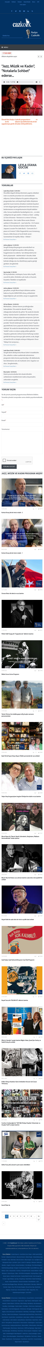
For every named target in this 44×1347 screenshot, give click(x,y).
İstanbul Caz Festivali (15, 1276)
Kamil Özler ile (6, 1205)
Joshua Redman (21, 1320)
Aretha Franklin (38, 1298)
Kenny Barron (9, 1322)
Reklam (14, 2)
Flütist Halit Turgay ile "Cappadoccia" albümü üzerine (17, 634)
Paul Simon (20, 1331)
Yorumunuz (6, 429)
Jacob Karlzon (19, 1317)
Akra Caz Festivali (21, 1257)
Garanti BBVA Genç (34, 1268)
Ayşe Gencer (21, 1300)
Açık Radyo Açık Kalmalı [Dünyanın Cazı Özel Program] (18, 960)
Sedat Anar (25, 1333)
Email (4, 420)
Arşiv (9, 1259)
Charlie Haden (18, 1306)
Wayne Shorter (18, 1341)
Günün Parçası (11, 1273)
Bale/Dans (13, 1259)
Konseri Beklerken (13, 1281)
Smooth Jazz (14, 1289)
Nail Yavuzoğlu (6, 1328)
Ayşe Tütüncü (28, 1300)
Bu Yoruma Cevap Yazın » (10, 239)
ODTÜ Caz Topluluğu (29, 1328)
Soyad (4, 412)
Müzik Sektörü (27, 1284)
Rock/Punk (37, 1287)
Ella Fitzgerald (35, 1309)
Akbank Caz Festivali (11, 1257)
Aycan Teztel (14, 1300)
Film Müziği (28, 1265)
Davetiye (29, 1262)
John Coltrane (6, 1320)
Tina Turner (34, 1336)
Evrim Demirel (19, 1311)
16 (38, 1216)
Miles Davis (39, 1325)
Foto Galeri (23, 4)
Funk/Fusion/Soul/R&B (24, 1268)
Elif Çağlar (29, 1309)
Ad (3, 405)
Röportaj (8, 1289)
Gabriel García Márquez (12, 1314)
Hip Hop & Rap (34, 1273)
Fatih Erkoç (26, 1311)
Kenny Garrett (16, 1322)
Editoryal (34, 1262)
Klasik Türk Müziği (36, 1279)
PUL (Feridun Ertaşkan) (20, 1287)
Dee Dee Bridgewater (14, 1309)
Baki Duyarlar (35, 1300)
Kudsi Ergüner (31, 1322)
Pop (13, 1287)
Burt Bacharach (37, 1303)
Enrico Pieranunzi (11, 1311)
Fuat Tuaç (4, 1314)
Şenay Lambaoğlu (33, 1333)
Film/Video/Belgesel (37, 1265)
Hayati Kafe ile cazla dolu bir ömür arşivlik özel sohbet (18, 919)
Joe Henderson (38, 1317)
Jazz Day (16, 1279)
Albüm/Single (29, 1257)
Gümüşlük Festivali (25, 1270)
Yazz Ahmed (26, 1341)
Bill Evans (17, 1303)
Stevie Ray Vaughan (11, 1336)
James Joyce (26, 1317)
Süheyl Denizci (20, 1336)
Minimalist (20, 1284)
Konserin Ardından (23, 1281)
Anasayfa (7, 2)
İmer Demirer (5, 1317)
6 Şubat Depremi (15, 1254)
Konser (6, 1281)
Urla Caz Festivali (22, 1289)
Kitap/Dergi (22, 1279)
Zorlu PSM (28, 1292)
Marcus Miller (25, 1325)
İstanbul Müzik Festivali (26, 1276)
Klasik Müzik (27, 2)
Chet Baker (25, 1306)
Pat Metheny (14, 1331)
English (8, 1265)
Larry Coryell (39, 1322)
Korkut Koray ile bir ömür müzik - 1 (12, 553)
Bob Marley (30, 1303)
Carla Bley (4, 1306)
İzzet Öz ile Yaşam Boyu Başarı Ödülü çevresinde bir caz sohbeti (21, 756)
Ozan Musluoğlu (6, 1331)
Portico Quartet (28, 1331)
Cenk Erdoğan (11, 1306)
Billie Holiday (24, 1303)
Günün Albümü (34, 1270)
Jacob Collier (12, 1317)
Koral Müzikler (32, 1281)
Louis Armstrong (5, 1325)
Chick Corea (31, 1306)
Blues (33, 2)
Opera (9, 1287)
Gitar (7, 1270)
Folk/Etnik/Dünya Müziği (7, 1268)
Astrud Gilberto (6, 1300)
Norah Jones (21, 1328)
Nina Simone (14, 1328)
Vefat (28, 1289)
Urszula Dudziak (37, 1339)
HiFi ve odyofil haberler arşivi (11, 56)
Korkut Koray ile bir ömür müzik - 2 (12, 512)
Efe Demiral (23, 1309)
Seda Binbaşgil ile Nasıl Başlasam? (14, 1333)
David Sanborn (5, 1309)
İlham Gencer (38, 1314)
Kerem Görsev (24, 1322)
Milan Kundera (32, 1325)
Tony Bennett (9, 1339)
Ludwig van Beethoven (15, 1325)
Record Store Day (30, 1287)
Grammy (18, 1270)
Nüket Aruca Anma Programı (10, 674)
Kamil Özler (35, 1320)
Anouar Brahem (30, 1298)
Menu (5, 47)
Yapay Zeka (32, 1289)
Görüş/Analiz (12, 1270)
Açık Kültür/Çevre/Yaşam (26, 1254)
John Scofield (13, 1320)
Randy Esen (35, 1331)
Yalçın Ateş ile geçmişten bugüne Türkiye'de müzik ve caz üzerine (21, 796)
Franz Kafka (38, 1311)
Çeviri (19, 1262)
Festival (13, 1265)
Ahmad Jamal (14, 1298)
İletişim (20, 2)
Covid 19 (23, 1262)
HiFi (38, 2)
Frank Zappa (32, 1311)
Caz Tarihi (14, 1262)
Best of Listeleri (20, 1259)
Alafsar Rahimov (22, 1298)
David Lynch (38, 1306)
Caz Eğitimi (37, 1259)
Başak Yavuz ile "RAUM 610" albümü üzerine (15, 1000)
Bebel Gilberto (10, 1303)
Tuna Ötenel (24, 1339)
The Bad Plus (28, 1336)
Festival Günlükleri (20, 1265)
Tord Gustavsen (16, 1339)
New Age (34, 1284)
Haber (16, 1273)
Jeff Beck (32, 1317)
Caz (33, 1259)
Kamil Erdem (29, 1320)
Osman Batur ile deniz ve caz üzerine (13, 593)
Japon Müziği (10, 1279)
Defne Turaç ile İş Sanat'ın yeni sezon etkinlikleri (16, 1165)
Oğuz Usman (38, 1328)
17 (38, 1220)
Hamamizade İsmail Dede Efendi (26, 1314)
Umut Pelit (30, 1339)
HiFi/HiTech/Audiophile (24, 1273)
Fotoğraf (16, 1268)
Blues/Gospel (28, 1259)
